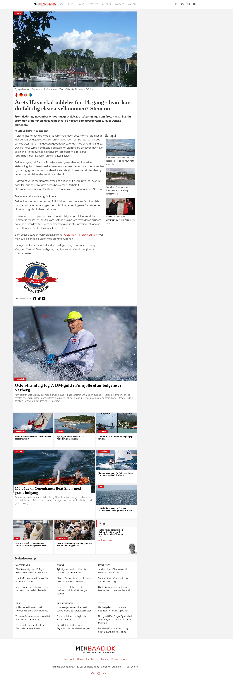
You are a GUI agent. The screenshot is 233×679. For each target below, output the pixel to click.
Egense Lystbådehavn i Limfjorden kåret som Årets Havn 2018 (120, 219)
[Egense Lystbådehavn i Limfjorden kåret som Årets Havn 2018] (120, 206)
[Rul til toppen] (229, 675)
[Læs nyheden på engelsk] (16, 94)
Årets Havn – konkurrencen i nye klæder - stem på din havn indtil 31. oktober (120, 160)
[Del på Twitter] (39, 298)
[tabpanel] (75, 51)
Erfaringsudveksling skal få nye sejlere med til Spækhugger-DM (74, 544)
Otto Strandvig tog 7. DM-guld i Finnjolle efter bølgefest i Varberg (68, 387)
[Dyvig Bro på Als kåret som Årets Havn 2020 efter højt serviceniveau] (120, 176)
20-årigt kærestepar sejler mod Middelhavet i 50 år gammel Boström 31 (115, 510)
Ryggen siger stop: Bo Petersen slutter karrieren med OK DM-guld (115, 474)
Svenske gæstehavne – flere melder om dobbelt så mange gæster (72, 590)
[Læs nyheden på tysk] (21, 94)
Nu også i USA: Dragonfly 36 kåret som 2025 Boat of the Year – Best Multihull (115, 619)
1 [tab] (74, 83)
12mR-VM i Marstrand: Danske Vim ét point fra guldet (33, 437)
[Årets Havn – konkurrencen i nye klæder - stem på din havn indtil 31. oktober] (120, 147)
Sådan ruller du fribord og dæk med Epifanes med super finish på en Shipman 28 (110, 533)
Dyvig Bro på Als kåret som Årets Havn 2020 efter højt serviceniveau (118, 190)
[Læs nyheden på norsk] (25, 94)
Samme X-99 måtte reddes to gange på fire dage (115, 437)
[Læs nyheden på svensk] (30, 94)
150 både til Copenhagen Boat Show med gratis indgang (48, 490)
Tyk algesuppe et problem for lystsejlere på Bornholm (70, 437)
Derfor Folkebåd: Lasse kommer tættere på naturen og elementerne (30, 544)
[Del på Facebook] (34, 298)
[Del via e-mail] (43, 298)
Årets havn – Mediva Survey (80, 234)
